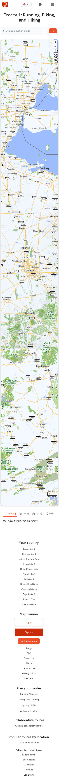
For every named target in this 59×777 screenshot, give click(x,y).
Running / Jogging (29, 693)
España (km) (29, 594)
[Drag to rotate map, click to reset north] (55, 50)
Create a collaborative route (29, 725)
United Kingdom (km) (28, 559)
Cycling (39, 513)
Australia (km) (29, 604)
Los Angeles (29, 759)
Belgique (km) (29, 554)
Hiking (26, 513)
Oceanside (29, 764)
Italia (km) (29, 579)
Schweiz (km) (28, 599)
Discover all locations (28, 742)
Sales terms (29, 678)
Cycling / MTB (29, 705)
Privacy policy (29, 673)
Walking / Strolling (29, 710)
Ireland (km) (29, 563)
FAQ (29, 653)
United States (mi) (29, 568)
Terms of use (28, 668)
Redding (29, 769)
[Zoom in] (55, 42)
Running (12, 513)
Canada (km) (29, 574)
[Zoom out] (55, 46)
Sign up (29, 632)
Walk (51, 513)
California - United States (28, 750)
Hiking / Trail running (28, 699)
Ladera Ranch (29, 754)
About (29, 663)
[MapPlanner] (5, 4)
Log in (29, 622)
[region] (29, 272)
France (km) (29, 549)
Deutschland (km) (29, 584)
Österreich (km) (29, 589)
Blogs (29, 648)
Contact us (29, 658)
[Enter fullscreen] (55, 55)
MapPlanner (53, 501)
